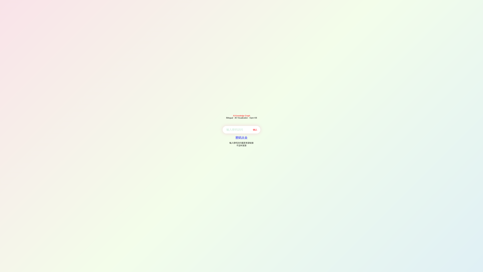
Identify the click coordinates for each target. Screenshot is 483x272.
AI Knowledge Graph (241, 116)
